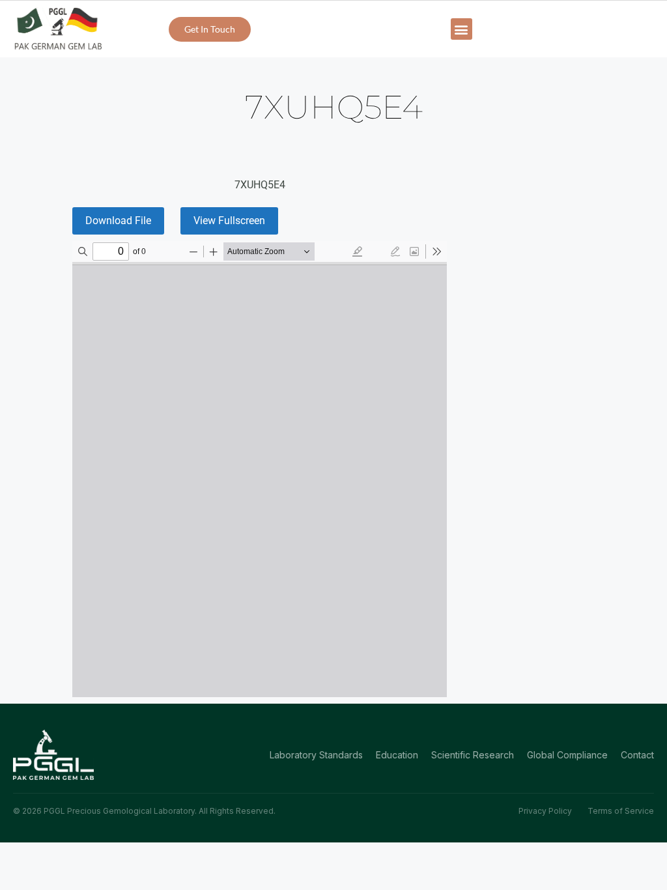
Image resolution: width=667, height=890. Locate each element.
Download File (118, 220)
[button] (461, 29)
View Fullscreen (229, 220)
